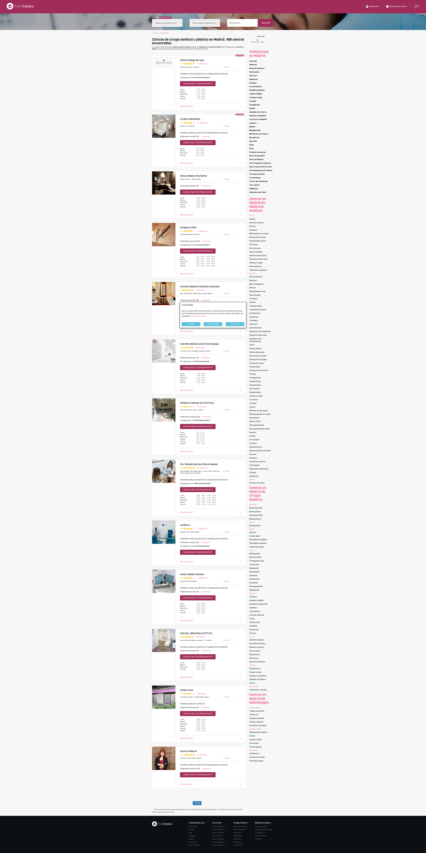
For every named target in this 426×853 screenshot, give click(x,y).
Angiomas (253, 280)
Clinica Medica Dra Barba (193, 175)
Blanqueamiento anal (257, 291)
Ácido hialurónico (255, 277)
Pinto (251, 148)
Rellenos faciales (256, 263)
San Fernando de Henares (260, 163)
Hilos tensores (255, 248)
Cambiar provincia (165, 18)
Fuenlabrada (254, 105)
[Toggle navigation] (416, 6)
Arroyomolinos (255, 86)
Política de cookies (198, 316)
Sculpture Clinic (188, 227)
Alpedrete (253, 79)
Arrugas (252, 219)
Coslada (252, 101)
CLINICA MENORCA (190, 119)
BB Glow (252, 226)
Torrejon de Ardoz (257, 174)
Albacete (253, 65)
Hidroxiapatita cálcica (257, 241)
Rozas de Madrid (256, 159)
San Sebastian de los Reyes (260, 170)
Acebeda (253, 61)
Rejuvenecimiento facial (258, 259)
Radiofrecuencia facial (257, 255)
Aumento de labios (256, 223)
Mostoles (253, 141)
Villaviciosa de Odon (257, 192)
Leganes (253, 123)
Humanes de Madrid (257, 116)
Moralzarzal (254, 138)
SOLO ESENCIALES (213, 324)
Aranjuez (253, 83)
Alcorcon (253, 76)
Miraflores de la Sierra (258, 134)
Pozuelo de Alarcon (257, 152)
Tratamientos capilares (258, 270)
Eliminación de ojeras (257, 237)
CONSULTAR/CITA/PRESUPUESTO (198, 83)
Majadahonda (254, 130)
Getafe (252, 108)
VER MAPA (226, 67)
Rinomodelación (255, 266)
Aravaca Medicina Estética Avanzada (200, 286)
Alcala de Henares (257, 68)
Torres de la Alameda (258, 181)
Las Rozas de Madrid (258, 119)
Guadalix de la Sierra (257, 112)
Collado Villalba (255, 94)
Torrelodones (255, 178)
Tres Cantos (254, 185)
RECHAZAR (235, 324)
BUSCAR (266, 22)
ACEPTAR (190, 324)
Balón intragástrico (256, 284)
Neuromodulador (255, 252)
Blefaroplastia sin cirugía (258, 234)
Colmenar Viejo (255, 97)
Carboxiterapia (254, 295)
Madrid (252, 127)
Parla (251, 145)
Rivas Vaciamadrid (257, 156)
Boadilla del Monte (257, 90)
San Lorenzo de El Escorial (260, 167)
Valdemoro (253, 189)
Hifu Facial (253, 244)
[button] (210, 106)
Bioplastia (253, 230)
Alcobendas (254, 72)
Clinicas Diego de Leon (192, 60)
